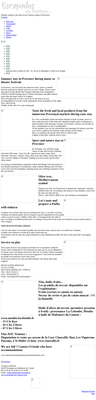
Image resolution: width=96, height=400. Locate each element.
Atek (93, 394)
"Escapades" (11, 24)
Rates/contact (11, 35)
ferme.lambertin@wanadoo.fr (18, 373)
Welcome (9, 21)
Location (9, 30)
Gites (8, 28)
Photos (8, 37)
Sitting (8, 26)
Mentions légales (88, 391)
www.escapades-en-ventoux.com (14, 375)
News (8, 33)
